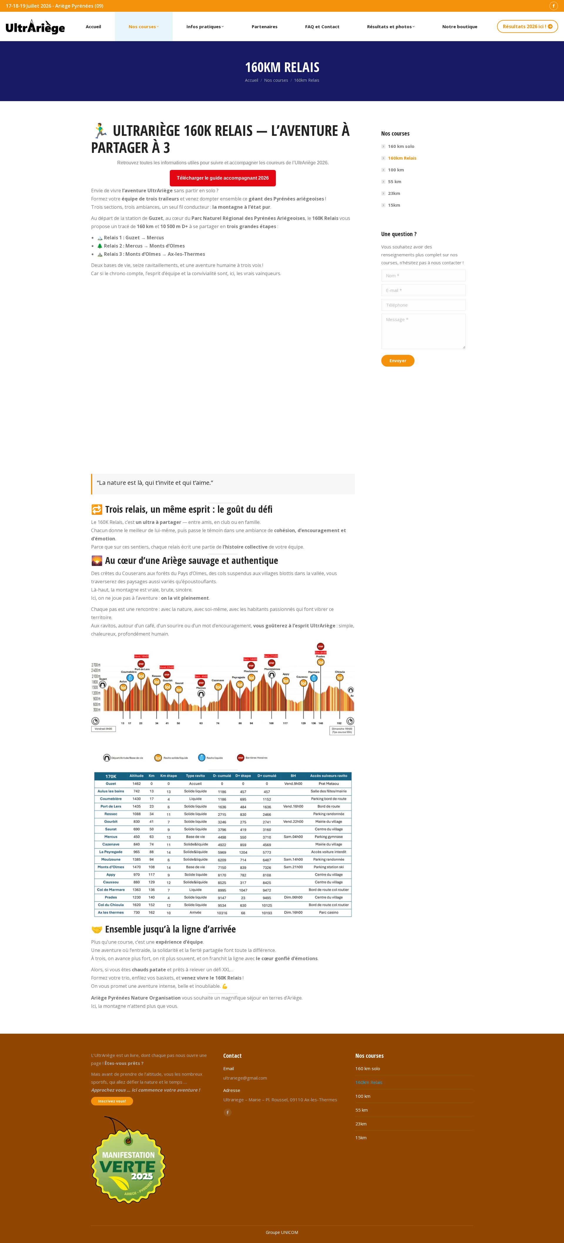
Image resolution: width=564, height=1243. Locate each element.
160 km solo (401, 146)
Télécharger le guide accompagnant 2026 (223, 178)
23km (394, 193)
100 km (396, 170)
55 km (394, 181)
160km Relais (402, 158)
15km (394, 205)
